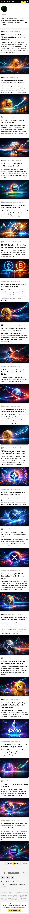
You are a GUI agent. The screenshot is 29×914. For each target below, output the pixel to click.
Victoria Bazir (6, 160)
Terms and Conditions (6, 881)
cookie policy (22, 907)
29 (10, 863)
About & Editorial (5, 887)
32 (16, 863)
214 (23, 863)
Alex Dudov (6, 406)
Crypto (11, 31)
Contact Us (3, 884)
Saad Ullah (6, 281)
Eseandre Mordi (7, 117)
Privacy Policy (16, 881)
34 (19, 863)
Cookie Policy (22, 884)
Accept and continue (14, 910)
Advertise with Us (13, 884)
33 (17, 863)
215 (26, 863)
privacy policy (14, 907)
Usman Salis (6, 31)
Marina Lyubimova (7, 202)
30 (12, 863)
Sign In (23, 1)
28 (8, 863)
